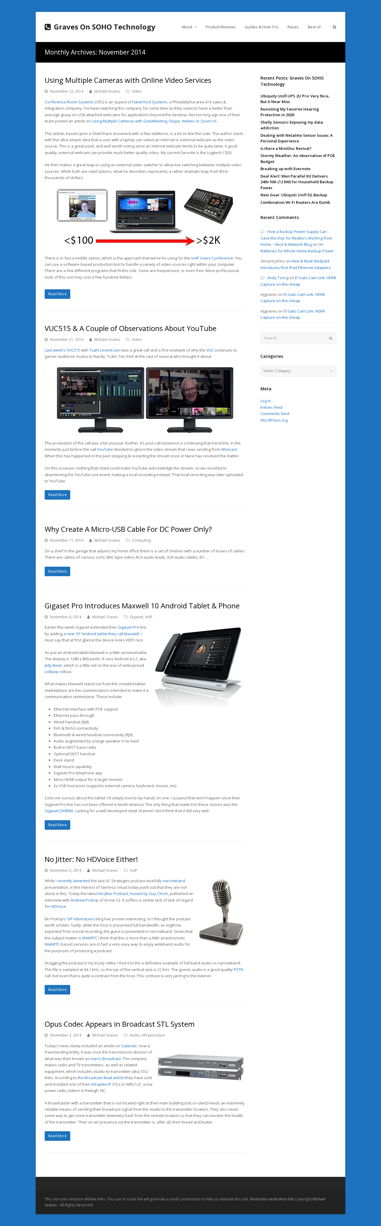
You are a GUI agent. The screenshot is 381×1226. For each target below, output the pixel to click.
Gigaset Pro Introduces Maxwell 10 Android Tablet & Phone (142, 605)
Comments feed (274, 413)
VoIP (148, 616)
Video (137, 91)
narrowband (174, 880)
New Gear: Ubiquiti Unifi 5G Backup (293, 195)
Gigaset (136, 616)
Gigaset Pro (128, 627)
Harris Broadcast (105, 1058)
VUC (210, 350)
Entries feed (271, 407)
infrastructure (153, 1035)
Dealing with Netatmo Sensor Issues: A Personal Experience (296, 138)
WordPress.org (274, 420)
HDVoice (58, 906)
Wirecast (229, 449)
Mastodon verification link (272, 1199)
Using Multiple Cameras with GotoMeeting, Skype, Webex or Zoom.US (154, 121)
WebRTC (89, 938)
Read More (57, 293)
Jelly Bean (53, 665)
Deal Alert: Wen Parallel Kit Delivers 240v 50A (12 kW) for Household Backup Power (296, 181)
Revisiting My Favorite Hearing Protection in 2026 (289, 112)
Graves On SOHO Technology (104, 27)
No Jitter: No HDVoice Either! (91, 859)
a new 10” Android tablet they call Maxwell (101, 633)
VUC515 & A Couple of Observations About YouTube (130, 328)
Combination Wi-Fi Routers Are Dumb (295, 202)
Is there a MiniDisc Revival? (286, 148)
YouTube (105, 449)
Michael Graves (107, 91)
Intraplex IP (101, 1084)
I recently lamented (73, 880)
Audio (135, 1035)
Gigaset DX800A (59, 810)
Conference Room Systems (69, 102)
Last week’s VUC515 (62, 350)
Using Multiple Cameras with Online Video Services (128, 80)
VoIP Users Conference (212, 258)
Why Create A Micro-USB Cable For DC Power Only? (128, 529)
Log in (265, 400)
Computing (141, 540)
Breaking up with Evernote (285, 168)
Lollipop (52, 671)
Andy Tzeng (277, 277)
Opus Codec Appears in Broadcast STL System (120, 1024)
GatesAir (129, 1045)
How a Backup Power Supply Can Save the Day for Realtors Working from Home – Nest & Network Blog (296, 238)
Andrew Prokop (85, 900)
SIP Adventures (81, 919)
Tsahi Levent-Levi (105, 350)
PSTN (238, 969)
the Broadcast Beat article (101, 1077)
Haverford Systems (149, 102)
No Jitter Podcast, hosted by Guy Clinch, (134, 893)
